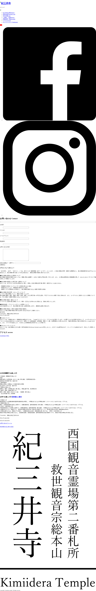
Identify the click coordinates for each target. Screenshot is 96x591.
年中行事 (6, 16)
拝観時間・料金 (9, 19)
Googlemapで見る (4, 335)
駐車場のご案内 (17, 397)
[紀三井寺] (5, 3)
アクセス (7, 20)
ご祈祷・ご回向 (8, 17)
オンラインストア (10, 22)
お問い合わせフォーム (6, 423)
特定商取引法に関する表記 (7, 426)
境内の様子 (9, 14)
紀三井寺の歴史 (9, 12)
